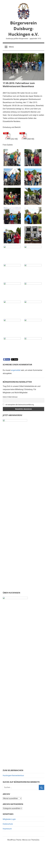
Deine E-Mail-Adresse (10, 397)
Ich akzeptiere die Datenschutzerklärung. (19, 405)
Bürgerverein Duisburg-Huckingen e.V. (23, 28)
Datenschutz (8, 824)
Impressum (7, 829)
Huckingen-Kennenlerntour (13, 775)
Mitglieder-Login (9, 819)
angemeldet (15, 370)
